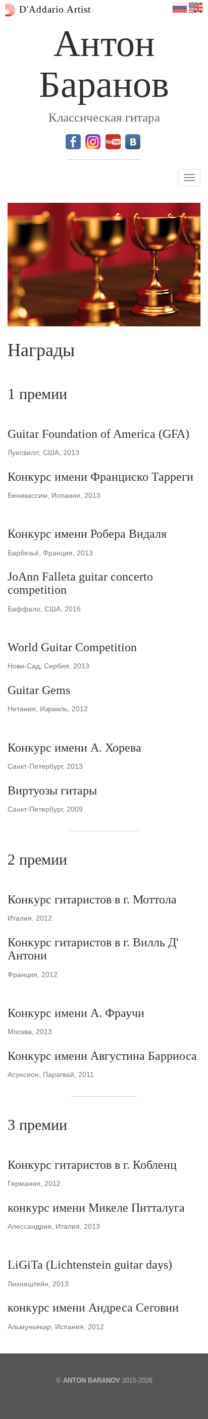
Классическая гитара (104, 117)
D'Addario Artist (53, 9)
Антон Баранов (104, 64)
